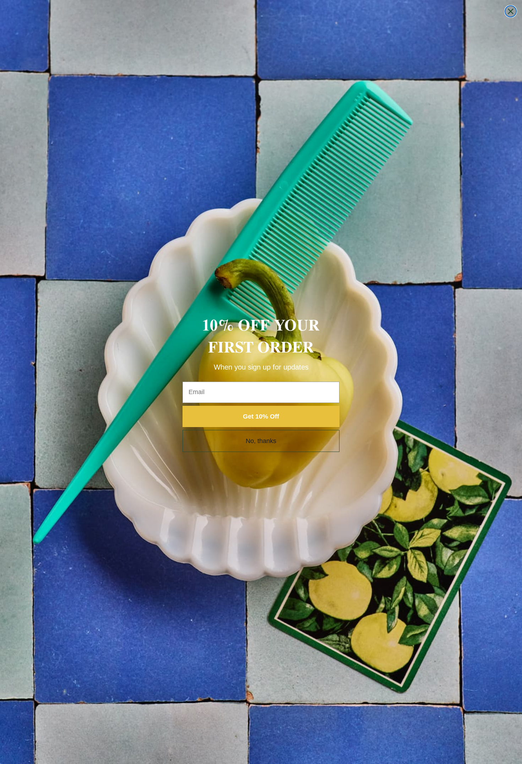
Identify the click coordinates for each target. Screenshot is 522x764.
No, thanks (261, 440)
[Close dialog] (510, 11)
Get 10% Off (261, 416)
